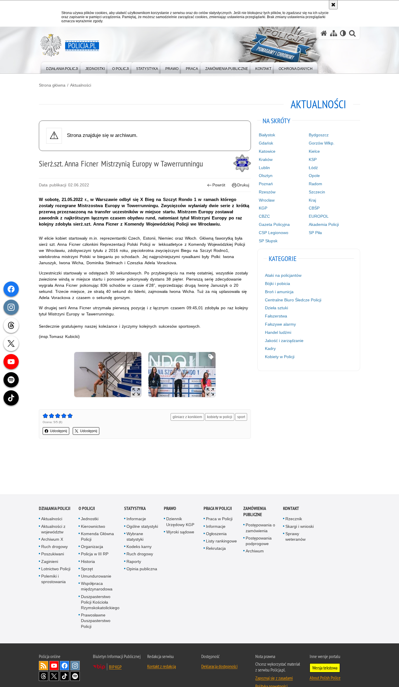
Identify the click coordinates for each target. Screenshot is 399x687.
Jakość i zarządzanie (284, 340)
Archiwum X (52, 539)
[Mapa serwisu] (333, 33)
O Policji (87, 509)
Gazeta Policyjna (274, 224)
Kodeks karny (139, 547)
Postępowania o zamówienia (260, 528)
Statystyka (135, 509)
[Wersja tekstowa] (343, 33)
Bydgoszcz (319, 135)
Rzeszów (267, 192)
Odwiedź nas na (54, 666)
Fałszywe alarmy (280, 324)
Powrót (218, 185)
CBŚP (314, 208)
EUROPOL (319, 216)
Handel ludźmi (278, 332)
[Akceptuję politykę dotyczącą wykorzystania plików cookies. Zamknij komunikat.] (333, 4)
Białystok (267, 135)
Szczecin (317, 192)
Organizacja (92, 547)
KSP (313, 159)
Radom (315, 183)
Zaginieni (49, 561)
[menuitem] (62, 67)
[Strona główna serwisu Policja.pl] (324, 33)
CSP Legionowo (273, 232)
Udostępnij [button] (58, 431)
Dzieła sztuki (276, 307)
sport (241, 417)
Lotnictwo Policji (55, 569)
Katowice (267, 151)
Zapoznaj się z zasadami (274, 678)
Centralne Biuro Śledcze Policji (293, 300)
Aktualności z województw (53, 529)
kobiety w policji (219, 417)
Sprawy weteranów (295, 537)
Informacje (136, 519)
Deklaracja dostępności (219, 666)
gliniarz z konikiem (187, 417)
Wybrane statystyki (134, 537)
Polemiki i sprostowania (53, 579)
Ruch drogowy (54, 547)
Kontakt (291, 509)
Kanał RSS (43, 666)
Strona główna (52, 85)
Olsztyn (266, 175)
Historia (88, 561)
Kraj (312, 200)
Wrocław (267, 200)
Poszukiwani (52, 554)
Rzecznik (293, 519)
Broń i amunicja (279, 291)
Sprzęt (87, 569)
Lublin (264, 167)
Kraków (266, 159)
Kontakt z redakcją (161, 666)
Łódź (313, 167)
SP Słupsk (268, 240)
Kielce (314, 151)
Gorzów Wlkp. (321, 143)
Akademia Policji (324, 224)
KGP (263, 208)
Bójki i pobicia (277, 283)
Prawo (170, 509)
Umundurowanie (96, 576)
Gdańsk (266, 143)
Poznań (266, 183)
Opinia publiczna (141, 569)
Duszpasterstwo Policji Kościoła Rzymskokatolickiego (100, 602)
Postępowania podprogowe (259, 541)
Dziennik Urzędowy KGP (180, 522)
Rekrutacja (216, 549)
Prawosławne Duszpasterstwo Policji (95, 621)
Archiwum (255, 551)
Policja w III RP (94, 554)
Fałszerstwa (276, 316)
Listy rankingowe (221, 541)
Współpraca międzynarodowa (96, 587)
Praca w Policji (218, 509)
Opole (314, 175)
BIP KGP (115, 667)
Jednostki (89, 519)
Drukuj (243, 185)
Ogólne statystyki (142, 526)
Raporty (133, 561)
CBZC (264, 216)
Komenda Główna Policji (97, 537)
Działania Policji (54, 509)
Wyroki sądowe (180, 532)
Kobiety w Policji (279, 356)
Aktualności (80, 85)
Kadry (270, 348)
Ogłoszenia (216, 534)
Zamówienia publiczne (254, 512)
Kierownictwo (93, 526)
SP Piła (315, 232)
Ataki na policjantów (283, 275)
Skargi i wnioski (299, 526)
